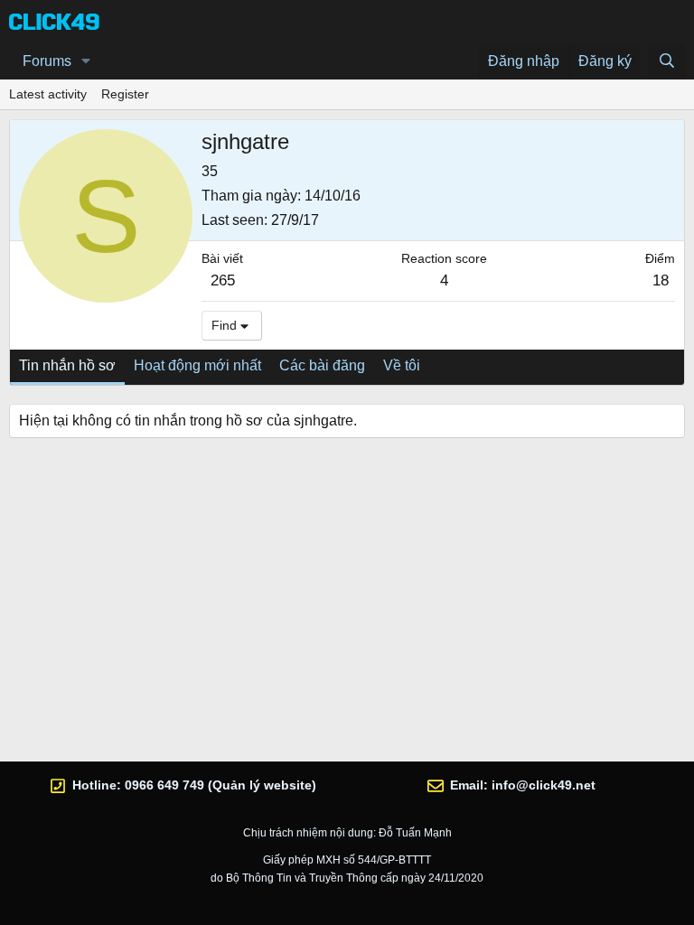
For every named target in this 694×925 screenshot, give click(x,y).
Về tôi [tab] (401, 365)
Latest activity (48, 94)
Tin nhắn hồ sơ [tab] (67, 365)
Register (125, 94)
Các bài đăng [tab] (322, 365)
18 (660, 280)
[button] (86, 61)
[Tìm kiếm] (666, 61)
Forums (47, 61)
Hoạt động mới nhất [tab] (197, 365)
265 (223, 280)
